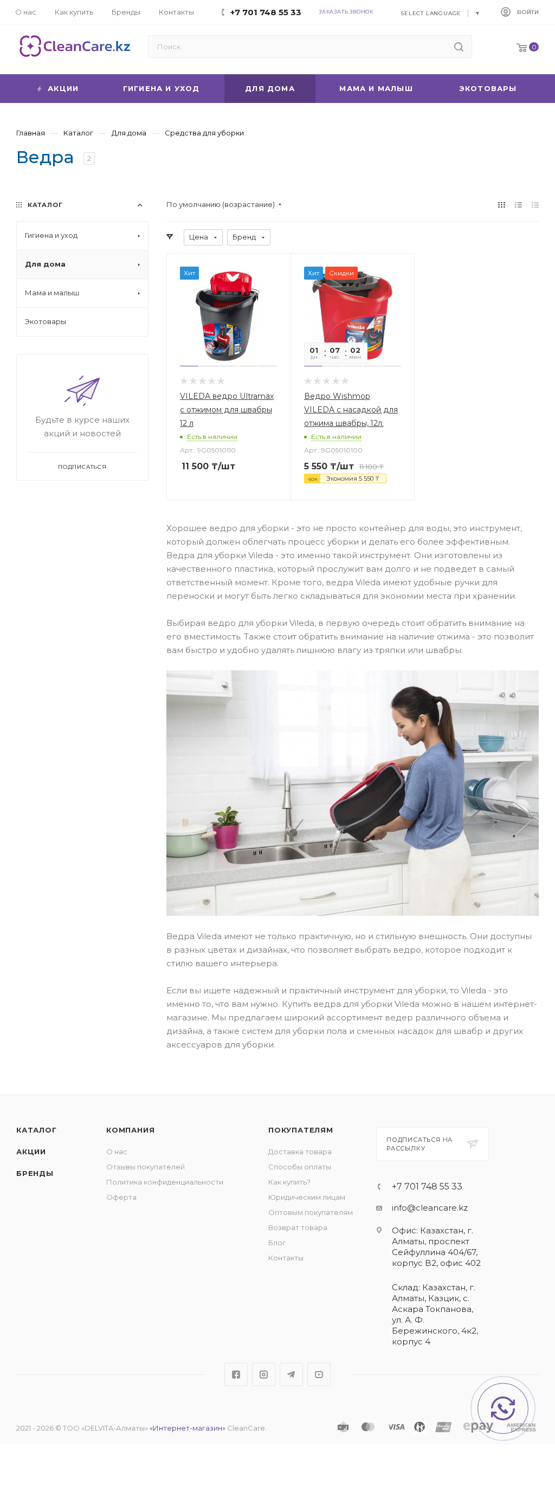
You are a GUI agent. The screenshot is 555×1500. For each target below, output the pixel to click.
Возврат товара (297, 1227)
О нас (116, 1151)
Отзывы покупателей (145, 1166)
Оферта (121, 1197)
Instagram (263, 1374)
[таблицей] (535, 205)
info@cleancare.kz (430, 1207)
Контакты (286, 1257)
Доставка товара (300, 1151)
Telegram (291, 1374)
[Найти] (459, 46)
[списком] (518, 205)
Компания (130, 1130)
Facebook (236, 1374)
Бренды (35, 1173)
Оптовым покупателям (310, 1212)
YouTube (319, 1374)
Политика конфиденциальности (164, 1182)
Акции (31, 1151)
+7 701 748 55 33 (427, 1186)
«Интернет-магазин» (187, 1428)
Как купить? (289, 1182)
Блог (277, 1242)
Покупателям (300, 1130)
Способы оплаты (299, 1166)
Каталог (36, 1130)
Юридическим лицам (306, 1197)
